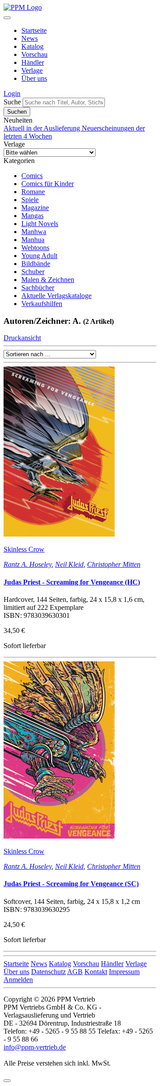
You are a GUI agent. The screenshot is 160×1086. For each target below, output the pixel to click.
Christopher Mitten (113, 564)
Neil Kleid (69, 564)
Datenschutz (48, 971)
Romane (33, 191)
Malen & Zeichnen (47, 279)
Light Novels (39, 223)
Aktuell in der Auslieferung (43, 128)
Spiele (30, 199)
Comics (32, 175)
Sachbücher (37, 287)
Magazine (35, 207)
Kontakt (95, 971)
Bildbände (35, 263)
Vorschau (34, 54)
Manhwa (33, 231)
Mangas (32, 215)
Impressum (124, 971)
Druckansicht (22, 338)
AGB (75, 971)
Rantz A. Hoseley (28, 564)
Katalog (32, 46)
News (29, 38)
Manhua (32, 239)
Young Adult (39, 255)
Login (12, 93)
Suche (12, 102)
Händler (32, 62)
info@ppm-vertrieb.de (35, 1047)
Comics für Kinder (47, 183)
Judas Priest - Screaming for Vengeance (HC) (72, 582)
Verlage (32, 70)
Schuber (32, 271)
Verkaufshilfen (41, 303)
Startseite (34, 30)
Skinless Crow (24, 549)
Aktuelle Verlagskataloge (56, 295)
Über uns (34, 78)
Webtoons (35, 247)
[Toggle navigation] (7, 17)
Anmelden (18, 979)
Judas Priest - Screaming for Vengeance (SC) (71, 883)
